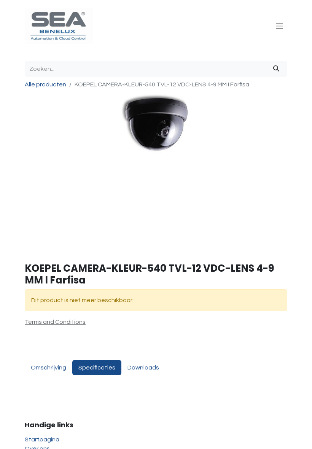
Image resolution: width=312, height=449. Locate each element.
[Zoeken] (276, 69)
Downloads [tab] (143, 368)
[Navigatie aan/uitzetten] (279, 25)
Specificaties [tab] (96, 368)
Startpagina (42, 439)
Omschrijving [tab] (48, 368)
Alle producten (45, 84)
